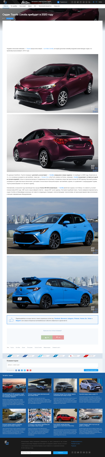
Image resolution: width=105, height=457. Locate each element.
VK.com (16, 370)
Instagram (70, 318)
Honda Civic (45, 177)
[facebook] (72, 2)
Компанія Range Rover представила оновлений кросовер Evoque (65, 395)
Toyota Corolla (38, 347)
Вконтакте (64, 318)
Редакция (73, 445)
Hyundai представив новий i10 (88, 394)
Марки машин (47, 347)
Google (30, 370)
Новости (6, 6)
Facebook (57, 318)
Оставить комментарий (91, 370)
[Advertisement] (52, 36)
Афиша (30, 6)
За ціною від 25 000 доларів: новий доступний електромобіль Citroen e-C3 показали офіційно (13, 395)
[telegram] (83, 2)
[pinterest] (81, 2)
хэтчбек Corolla (48, 48)
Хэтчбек (18, 347)
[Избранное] (96, 2)
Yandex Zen (83, 318)
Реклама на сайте (75, 443)
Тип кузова (29, 347)
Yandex (27, 370)
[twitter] (78, 2)
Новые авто (57, 6)
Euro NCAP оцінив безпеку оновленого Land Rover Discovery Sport (64, 426)
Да (48, 337)
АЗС (35, 6)
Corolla (52, 175)
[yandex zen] (86, 2)
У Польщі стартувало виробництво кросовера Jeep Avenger (39, 425)
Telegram (18, 320)
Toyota (29, 48)
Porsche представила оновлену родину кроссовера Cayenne (12, 425)
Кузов (23, 347)
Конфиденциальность (76, 441)
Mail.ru (22, 370)
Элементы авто (56, 347)
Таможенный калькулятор (45, 6)
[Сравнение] (93, 2)
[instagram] (75, 2)
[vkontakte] (89, 2)
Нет (59, 337)
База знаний (23, 6)
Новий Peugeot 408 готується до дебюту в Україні (89, 425)
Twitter (89, 318)
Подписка (60, 452)
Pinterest (76, 318)
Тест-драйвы (14, 6)
